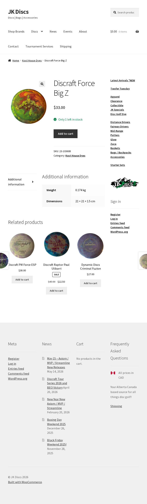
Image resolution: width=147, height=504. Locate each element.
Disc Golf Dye (118, 114)
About (83, 31)
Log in (114, 218)
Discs (34, 31)
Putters (114, 135)
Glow (113, 139)
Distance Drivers (120, 122)
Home (15, 60)
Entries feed (117, 223)
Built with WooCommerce (25, 482)
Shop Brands (16, 31)
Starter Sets (117, 165)
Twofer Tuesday (120, 88)
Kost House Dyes (32, 60)
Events (67, 31)
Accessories (117, 157)
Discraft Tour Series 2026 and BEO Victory (57, 383)
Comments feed (119, 227)
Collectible (116, 105)
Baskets (115, 148)
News (53, 31)
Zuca (113, 144)
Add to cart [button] (22, 279)
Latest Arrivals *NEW (122, 80)
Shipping (66, 46)
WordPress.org (119, 231)
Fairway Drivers (119, 126)
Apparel (115, 96)
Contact (13, 46)
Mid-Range (116, 131)
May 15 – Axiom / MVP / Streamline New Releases (58, 362)
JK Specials (117, 109)
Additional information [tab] (16, 181)
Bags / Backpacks (120, 152)
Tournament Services (39, 46)
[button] (42, 84)
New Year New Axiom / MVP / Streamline (56, 403)
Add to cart (65, 133)
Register (115, 214)
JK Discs (18, 11)
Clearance (116, 101)
